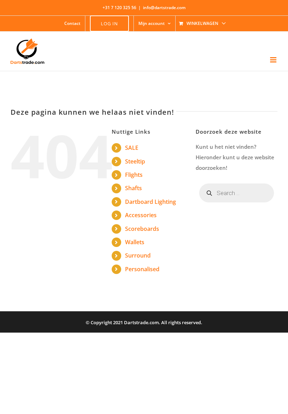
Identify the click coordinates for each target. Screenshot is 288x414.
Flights (134, 175)
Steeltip (135, 161)
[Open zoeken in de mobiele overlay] (236, 193)
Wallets (134, 242)
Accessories (141, 215)
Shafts (133, 188)
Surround (138, 255)
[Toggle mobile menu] (273, 60)
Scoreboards (142, 229)
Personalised (142, 269)
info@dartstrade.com (164, 8)
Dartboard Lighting (150, 202)
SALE (131, 148)
